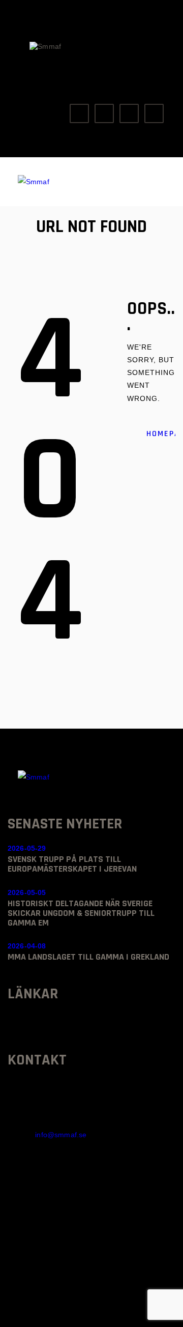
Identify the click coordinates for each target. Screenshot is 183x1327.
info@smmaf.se (60, 1135)
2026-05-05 (27, 892)
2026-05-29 (27, 848)
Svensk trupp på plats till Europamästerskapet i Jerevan (72, 864)
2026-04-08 (27, 946)
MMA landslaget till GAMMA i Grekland (88, 957)
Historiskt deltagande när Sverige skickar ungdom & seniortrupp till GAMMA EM (81, 913)
